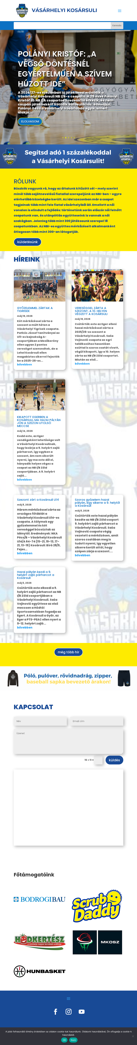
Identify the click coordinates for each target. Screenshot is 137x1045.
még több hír (68, 652)
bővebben (24, 364)
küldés (114, 760)
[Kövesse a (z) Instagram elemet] (68, 1012)
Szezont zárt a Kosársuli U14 (38, 500)
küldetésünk (27, 242)
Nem (73, 1040)
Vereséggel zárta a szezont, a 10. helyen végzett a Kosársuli (91, 311)
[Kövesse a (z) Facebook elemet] (55, 1012)
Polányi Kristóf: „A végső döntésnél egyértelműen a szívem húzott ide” (65, 69)
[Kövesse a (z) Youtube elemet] (81, 1012)
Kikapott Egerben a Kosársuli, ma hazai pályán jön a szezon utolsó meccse (38, 421)
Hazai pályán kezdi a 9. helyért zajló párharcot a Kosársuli (35, 575)
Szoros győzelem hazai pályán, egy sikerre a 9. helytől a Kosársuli (97, 503)
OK (64, 1040)
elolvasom (30, 121)
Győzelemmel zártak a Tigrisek (35, 309)
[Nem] (132, 1036)
